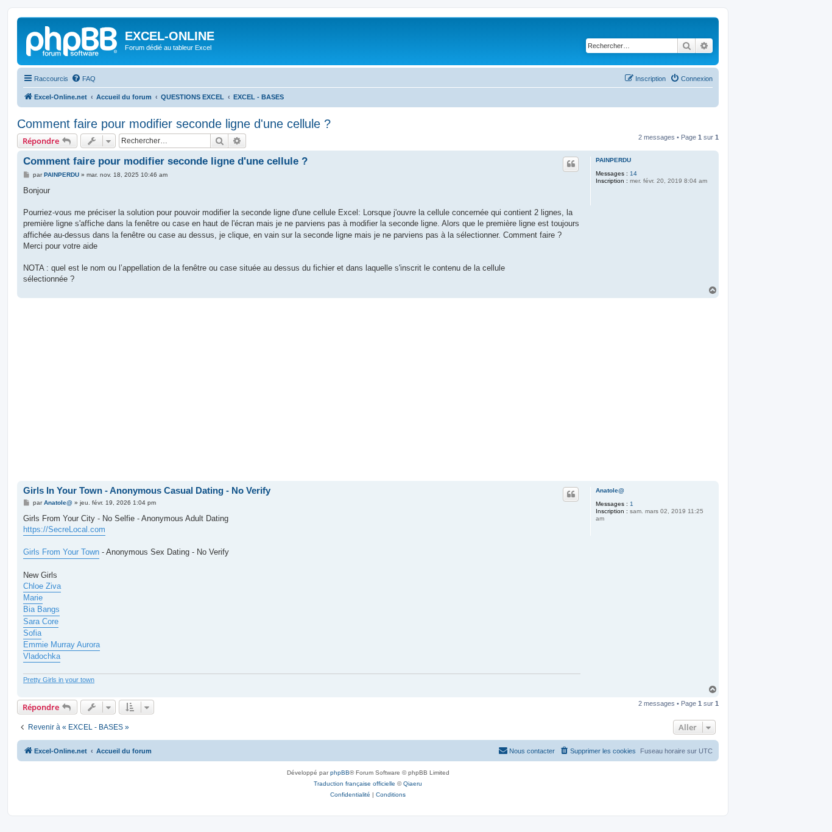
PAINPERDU (613, 160)
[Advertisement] (368, 389)
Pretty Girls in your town (58, 679)
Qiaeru (412, 783)
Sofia (32, 633)
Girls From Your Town (61, 551)
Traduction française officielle (354, 783)
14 (633, 173)
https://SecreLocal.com (64, 529)
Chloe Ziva (42, 586)
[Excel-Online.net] (72, 39)
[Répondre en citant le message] (571, 164)
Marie (33, 597)
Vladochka (41, 656)
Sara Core (40, 621)
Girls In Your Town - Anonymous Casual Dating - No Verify (146, 490)
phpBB (340, 772)
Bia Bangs (41, 609)
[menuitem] (83, 78)
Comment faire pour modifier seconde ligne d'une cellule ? (174, 123)
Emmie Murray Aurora (61, 644)
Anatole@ (610, 490)
